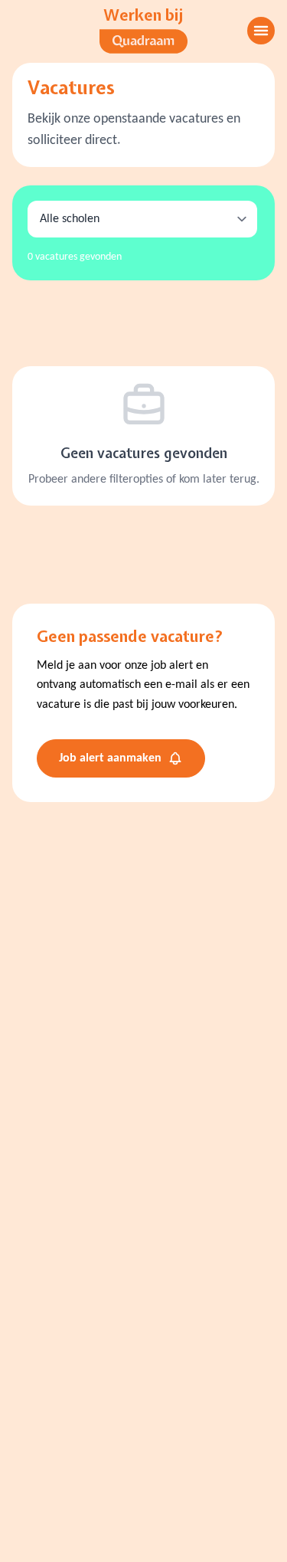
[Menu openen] (261, 30)
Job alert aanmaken (110, 758)
